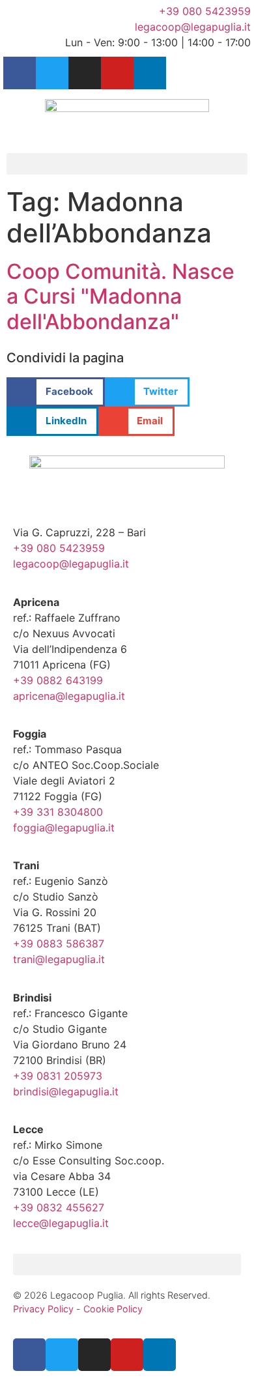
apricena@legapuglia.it (69, 695)
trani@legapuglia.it (59, 959)
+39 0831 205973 (57, 1075)
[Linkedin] (150, 73)
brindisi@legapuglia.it (66, 1091)
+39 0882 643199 (58, 680)
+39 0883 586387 (58, 943)
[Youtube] (117, 73)
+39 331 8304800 (58, 811)
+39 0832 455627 (58, 1207)
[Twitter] (52, 73)
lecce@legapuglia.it (61, 1223)
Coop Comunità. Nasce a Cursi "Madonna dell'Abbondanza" (120, 296)
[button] (127, 164)
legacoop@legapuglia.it (71, 563)
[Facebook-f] (19, 73)
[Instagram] (84, 73)
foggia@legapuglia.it (64, 827)
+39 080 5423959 (59, 548)
